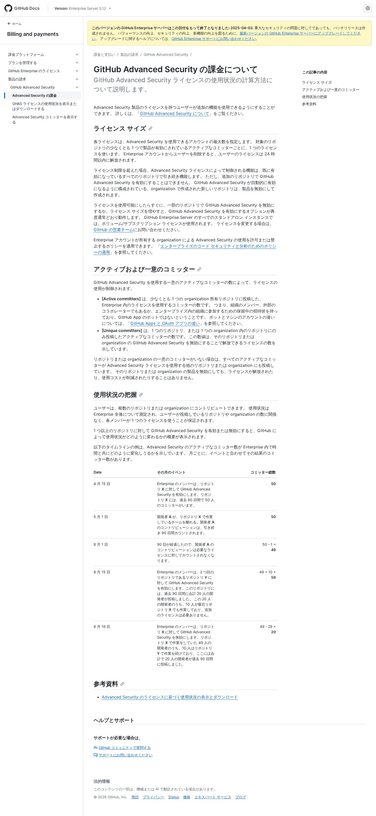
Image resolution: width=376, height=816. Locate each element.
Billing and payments (33, 34)
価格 (186, 797)
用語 (135, 797)
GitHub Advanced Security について (174, 113)
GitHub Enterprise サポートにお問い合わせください (214, 38)
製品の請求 (129, 54)
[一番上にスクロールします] (365, 805)
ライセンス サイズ (120, 128)
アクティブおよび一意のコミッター (144, 269)
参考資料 (106, 684)
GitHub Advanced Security (166, 54)
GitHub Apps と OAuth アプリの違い (165, 323)
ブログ (240, 797)
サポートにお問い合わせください (125, 755)
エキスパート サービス (212, 797)
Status (173, 797)
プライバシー (153, 797)
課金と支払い (104, 54)
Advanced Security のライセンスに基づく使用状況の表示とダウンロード (170, 697)
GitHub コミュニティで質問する (125, 747)
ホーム (16, 24)
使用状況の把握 (115, 394)
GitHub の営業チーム (113, 229)
